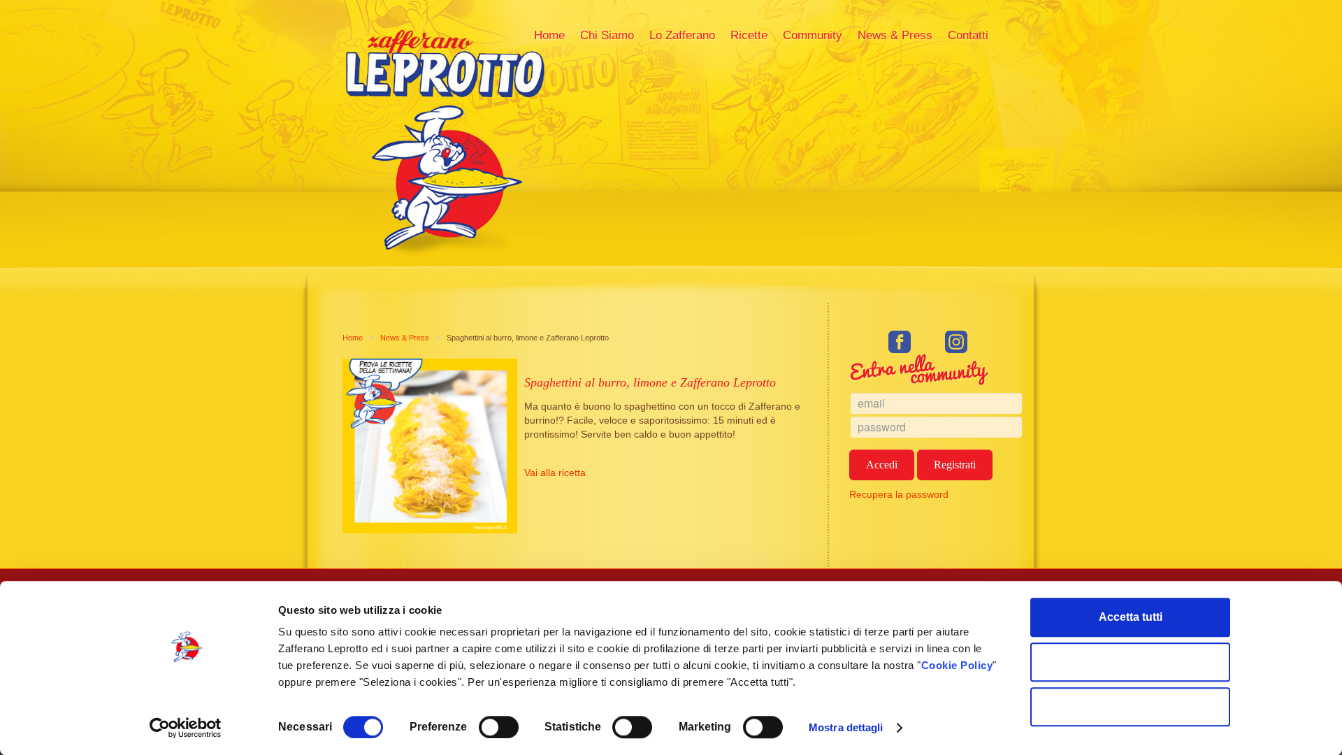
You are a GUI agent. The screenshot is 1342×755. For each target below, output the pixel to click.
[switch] (499, 727)
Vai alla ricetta (555, 472)
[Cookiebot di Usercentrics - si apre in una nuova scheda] (185, 727)
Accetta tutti (1130, 617)
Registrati (955, 464)
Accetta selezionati (1131, 662)
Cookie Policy (957, 665)
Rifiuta (1130, 706)
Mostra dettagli (846, 727)
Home (352, 337)
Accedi (881, 464)
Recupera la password (898, 494)
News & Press (404, 337)
